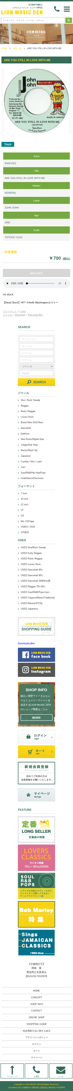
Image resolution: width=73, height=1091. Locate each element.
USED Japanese (29, 608)
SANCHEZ (10, 163)
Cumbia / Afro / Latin (31, 461)
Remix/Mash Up (29, 450)
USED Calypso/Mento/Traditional (38, 597)
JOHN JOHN (12, 207)
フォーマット (10, 311)
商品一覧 (17, 48)
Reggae (25, 405)
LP (22, 510)
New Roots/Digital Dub (32, 439)
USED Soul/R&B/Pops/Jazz (35, 592)
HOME (4, 48)
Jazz (23, 467)
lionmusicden (26, 643)
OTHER (25, 532)
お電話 (36, 1076)
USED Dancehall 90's (32, 575)
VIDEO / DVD (28, 526)
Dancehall (20, 315)
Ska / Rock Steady (30, 400)
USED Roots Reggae (31, 558)
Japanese (26, 456)
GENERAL (10, 192)
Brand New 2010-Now (32, 422)
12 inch (24, 504)
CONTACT (36, 1010)
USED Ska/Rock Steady (33, 547)
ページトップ (12, 1076)
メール (60, 1076)
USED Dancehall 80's (32, 569)
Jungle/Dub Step (29, 444)
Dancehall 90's (35, 315)
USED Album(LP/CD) (31, 603)
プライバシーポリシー (36, 1037)
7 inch (22, 311)
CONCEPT (36, 997)
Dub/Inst (25, 433)
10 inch (24, 499)
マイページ (36, 1057)
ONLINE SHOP (36, 1017)
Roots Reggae (28, 411)
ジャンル (8, 315)
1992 (7, 222)
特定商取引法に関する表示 (36, 1031)
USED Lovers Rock (31, 564)
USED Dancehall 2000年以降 (35, 581)
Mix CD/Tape (27, 521)
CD (22, 515)
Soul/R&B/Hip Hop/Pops (33, 472)
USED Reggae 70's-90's (33, 586)
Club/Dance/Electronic (32, 478)
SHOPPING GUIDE (37, 1024)
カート (36, 1050)
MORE (36, 717)
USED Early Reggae (31, 553)
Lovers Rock (27, 417)
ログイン (36, 1044)
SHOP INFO (36, 1004)
